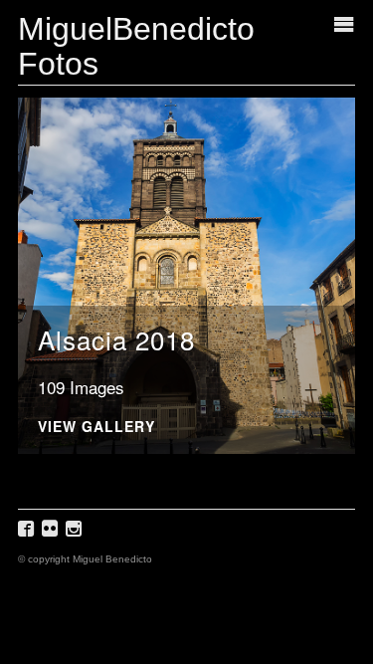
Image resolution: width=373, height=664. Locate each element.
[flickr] (52, 535)
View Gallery (96, 427)
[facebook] (28, 535)
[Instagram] (76, 535)
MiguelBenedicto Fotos (136, 46)
